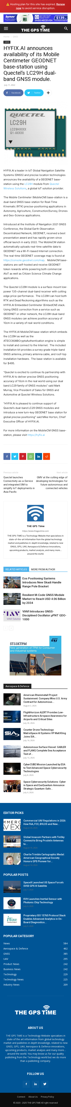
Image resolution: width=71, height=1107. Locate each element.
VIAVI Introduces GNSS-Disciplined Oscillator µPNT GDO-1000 (44, 615)
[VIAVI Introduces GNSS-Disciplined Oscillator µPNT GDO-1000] (12, 615)
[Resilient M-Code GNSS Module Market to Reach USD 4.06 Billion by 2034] (12, 599)
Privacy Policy (47, 1096)
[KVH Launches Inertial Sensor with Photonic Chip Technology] (12, 903)
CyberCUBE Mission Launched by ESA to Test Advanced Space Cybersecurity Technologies (45, 768)
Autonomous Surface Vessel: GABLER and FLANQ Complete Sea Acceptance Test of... (44, 750)
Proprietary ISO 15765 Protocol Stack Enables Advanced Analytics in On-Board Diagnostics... (44, 919)
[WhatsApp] (30, 456)
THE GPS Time (35, 526)
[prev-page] (5, 628)
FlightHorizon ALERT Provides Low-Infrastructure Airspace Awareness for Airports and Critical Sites (45, 716)
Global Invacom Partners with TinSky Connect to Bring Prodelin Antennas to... (43, 840)
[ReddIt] (46, 456)
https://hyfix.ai (36, 435)
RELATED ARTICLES (16, 569)
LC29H (28, 184)
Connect (21, 1096)
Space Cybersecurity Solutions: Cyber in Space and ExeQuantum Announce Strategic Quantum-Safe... (44, 785)
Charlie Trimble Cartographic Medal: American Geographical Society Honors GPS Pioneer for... (44, 858)
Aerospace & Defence (17, 686)
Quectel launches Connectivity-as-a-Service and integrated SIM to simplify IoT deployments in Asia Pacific (19, 484)
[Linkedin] (38, 456)
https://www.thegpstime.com (35, 531)
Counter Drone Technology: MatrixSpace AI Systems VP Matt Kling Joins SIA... (44, 733)
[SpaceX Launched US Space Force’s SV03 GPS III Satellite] (12, 887)
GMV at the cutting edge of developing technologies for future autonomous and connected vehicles (52, 483)
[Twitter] (14, 456)
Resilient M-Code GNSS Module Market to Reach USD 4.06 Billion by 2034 (44, 599)
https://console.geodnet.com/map (23, 260)
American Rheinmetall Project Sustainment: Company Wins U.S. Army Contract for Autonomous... (45, 698)
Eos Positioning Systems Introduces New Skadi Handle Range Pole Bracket (41, 582)
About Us (33, 1096)
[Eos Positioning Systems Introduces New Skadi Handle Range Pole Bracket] (12, 582)
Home (6, 36)
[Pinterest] (22, 456)
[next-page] (11, 628)
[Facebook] (6, 456)
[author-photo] (35, 521)
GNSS (15, 36)
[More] (48, 92)
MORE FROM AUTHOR (43, 569)
